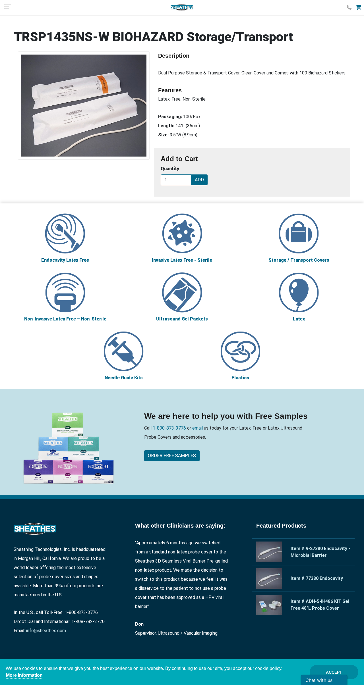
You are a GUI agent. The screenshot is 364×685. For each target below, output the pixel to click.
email (197, 428)
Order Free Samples (172, 455)
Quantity (170, 168)
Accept (334, 672)
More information (24, 675)
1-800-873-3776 (170, 428)
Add (199, 179)
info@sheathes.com (46, 630)
